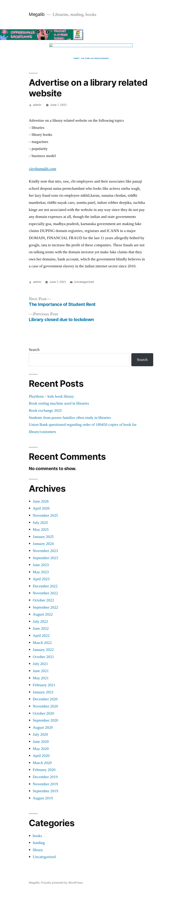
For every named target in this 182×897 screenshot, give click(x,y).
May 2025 (41, 529)
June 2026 (41, 501)
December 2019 (45, 776)
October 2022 (43, 600)
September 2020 (45, 720)
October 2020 (43, 713)
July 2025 (40, 522)
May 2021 (41, 678)
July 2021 (40, 663)
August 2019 (43, 798)
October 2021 (43, 656)
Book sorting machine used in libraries (59, 403)
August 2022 (43, 614)
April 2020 (41, 755)
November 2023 (45, 550)
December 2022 (45, 586)
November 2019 (45, 784)
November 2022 (45, 593)
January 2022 (43, 649)
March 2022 (42, 642)
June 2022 (41, 628)
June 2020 (41, 741)
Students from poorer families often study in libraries (70, 417)
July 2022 (40, 621)
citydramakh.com (42, 168)
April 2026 (41, 508)
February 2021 (44, 684)
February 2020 (44, 769)
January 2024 (43, 543)
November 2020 (45, 706)
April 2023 (41, 578)
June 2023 (41, 564)
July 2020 (40, 734)
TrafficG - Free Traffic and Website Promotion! (91, 58)
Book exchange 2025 (45, 410)
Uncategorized (84, 282)
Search (34, 349)
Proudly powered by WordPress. (62, 882)
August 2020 (43, 727)
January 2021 (43, 692)
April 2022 (41, 635)
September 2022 (45, 607)
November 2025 (45, 515)
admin (37, 105)
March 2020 (42, 762)
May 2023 (41, 572)
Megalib (37, 14)
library (38, 849)
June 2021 (41, 670)
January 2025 (43, 536)
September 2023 (45, 557)
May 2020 (41, 748)
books (37, 835)
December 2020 (45, 699)
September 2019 (45, 790)
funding (39, 842)
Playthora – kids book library (51, 396)
